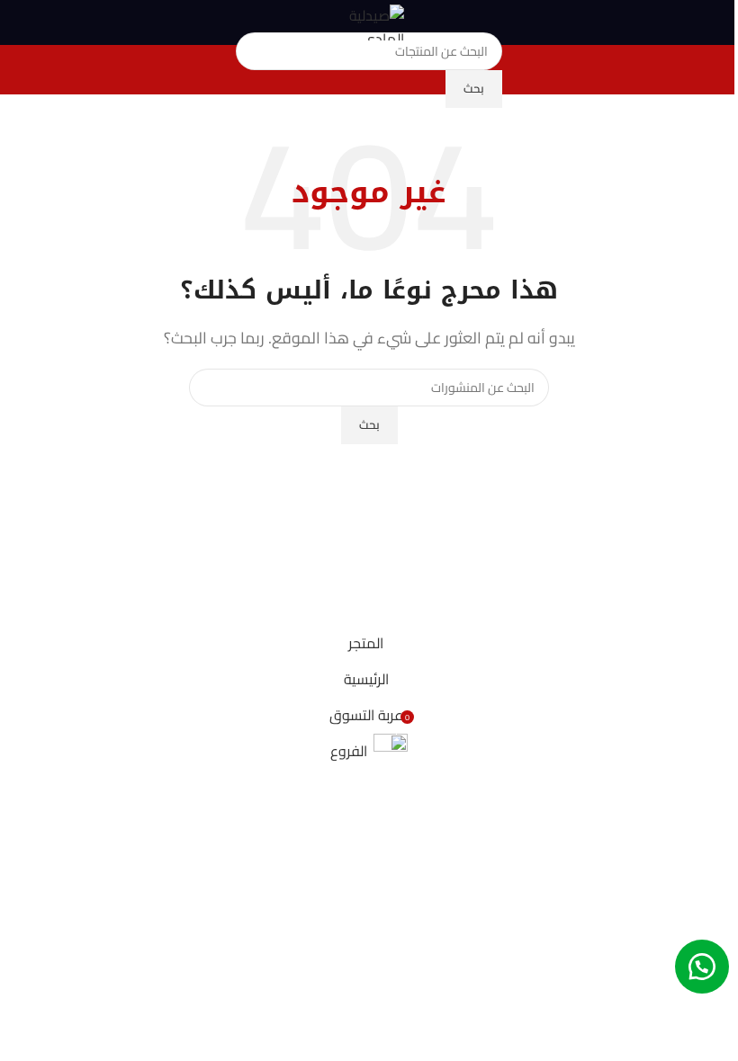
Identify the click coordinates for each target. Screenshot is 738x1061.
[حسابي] (20, 22)
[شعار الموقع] (369, 20)
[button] (702, 967)
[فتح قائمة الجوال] (717, 22)
